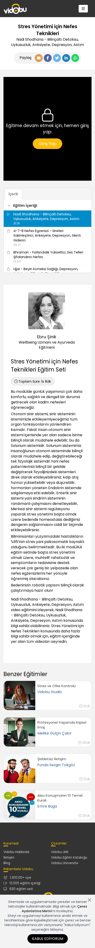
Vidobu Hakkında (16, 852)
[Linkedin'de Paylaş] (66, 58)
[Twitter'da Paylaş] (57, 58)
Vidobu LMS (59, 852)
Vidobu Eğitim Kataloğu (69, 857)
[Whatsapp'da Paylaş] (75, 58)
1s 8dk (34, 381)
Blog (6, 863)
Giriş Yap (47, 143)
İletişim (8, 857)
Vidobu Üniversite (64, 863)
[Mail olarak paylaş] (39, 58)
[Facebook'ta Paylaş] (48, 58)
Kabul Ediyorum (47, 938)
